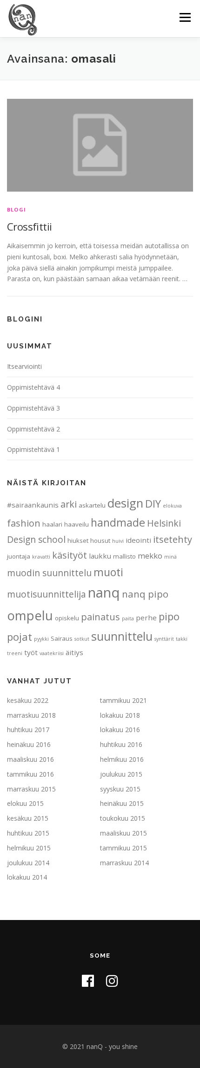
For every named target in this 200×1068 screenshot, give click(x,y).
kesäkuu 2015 (27, 818)
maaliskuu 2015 (123, 833)
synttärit (164, 639)
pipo (169, 616)
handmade (118, 522)
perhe (146, 617)
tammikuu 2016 (30, 774)
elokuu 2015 (25, 803)
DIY (153, 503)
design (125, 503)
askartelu (92, 505)
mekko (150, 555)
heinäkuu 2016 (29, 744)
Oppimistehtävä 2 (33, 429)
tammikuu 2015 (123, 847)
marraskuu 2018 (31, 715)
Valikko (185, 17)
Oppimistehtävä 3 (33, 408)
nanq (104, 592)
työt (31, 652)
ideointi (138, 540)
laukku (100, 555)
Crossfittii (29, 226)
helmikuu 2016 (122, 759)
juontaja (18, 556)
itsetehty (172, 539)
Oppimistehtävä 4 (33, 387)
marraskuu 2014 (124, 862)
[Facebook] (88, 980)
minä (170, 556)
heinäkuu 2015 (122, 803)
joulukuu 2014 (28, 862)
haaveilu (76, 524)
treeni (14, 653)
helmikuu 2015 (29, 847)
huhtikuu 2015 (28, 833)
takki (181, 639)
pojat (19, 636)
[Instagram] (112, 980)
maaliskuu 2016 (30, 759)
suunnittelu (122, 636)
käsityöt (69, 555)
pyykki (41, 639)
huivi (118, 541)
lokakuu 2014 (27, 877)
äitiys (74, 652)
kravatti (41, 556)
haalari (52, 524)
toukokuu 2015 (122, 818)
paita (128, 618)
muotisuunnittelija (46, 594)
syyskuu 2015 (120, 789)
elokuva (172, 505)
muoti (108, 572)
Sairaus (62, 638)
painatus (100, 617)
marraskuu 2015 (31, 789)
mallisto (124, 556)
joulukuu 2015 (121, 774)
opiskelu (67, 618)
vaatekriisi (52, 653)
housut (100, 540)
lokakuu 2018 (120, 715)
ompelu (30, 615)
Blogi (16, 209)
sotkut (81, 639)
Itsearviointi (24, 366)
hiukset (77, 540)
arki (68, 504)
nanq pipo (145, 593)
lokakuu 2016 (120, 729)
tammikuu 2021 (123, 700)
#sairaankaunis (33, 504)
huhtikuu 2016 (121, 744)
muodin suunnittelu (49, 573)
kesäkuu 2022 (27, 700)
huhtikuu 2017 (28, 729)
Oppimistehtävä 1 (33, 449)
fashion (23, 523)
